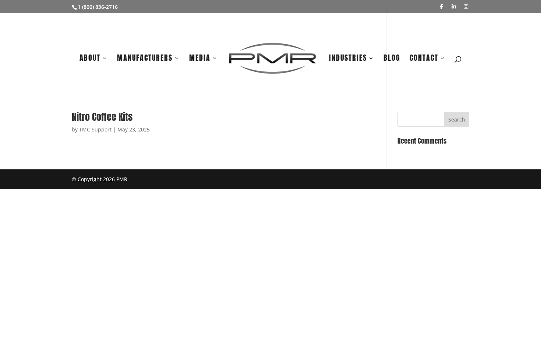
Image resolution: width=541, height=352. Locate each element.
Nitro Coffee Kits (102, 116)
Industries (348, 59)
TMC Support (95, 129)
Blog (391, 59)
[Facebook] (441, 6)
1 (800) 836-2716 (98, 6)
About (89, 59)
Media (200, 59)
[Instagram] (466, 6)
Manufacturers (145, 59)
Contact (424, 59)
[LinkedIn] (453, 6)
